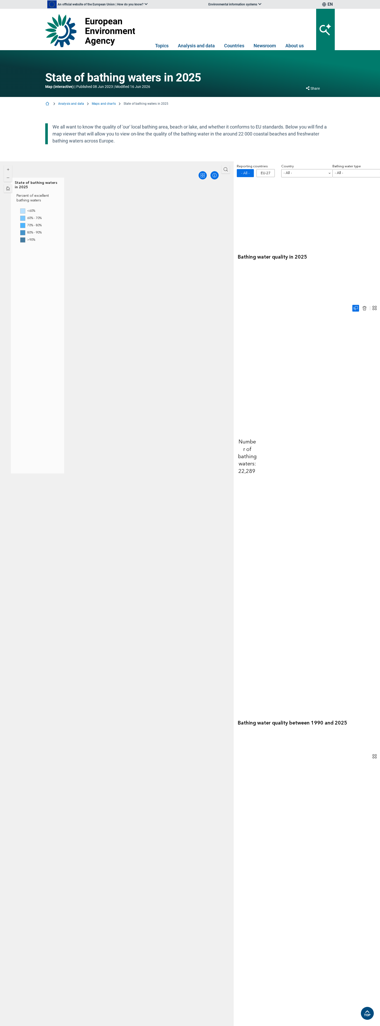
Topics (162, 45)
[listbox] (97, 4)
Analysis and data (196, 45)
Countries (234, 45)
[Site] (92, 30)
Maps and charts (104, 103)
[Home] (47, 104)
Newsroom (265, 45)
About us (294, 45)
